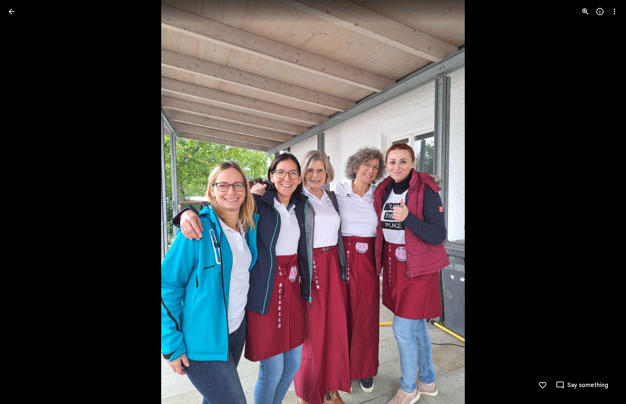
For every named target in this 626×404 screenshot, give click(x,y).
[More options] (614, 11)
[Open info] (600, 11)
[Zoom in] (585, 11)
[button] (20, 202)
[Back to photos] (11, 11)
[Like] (542, 385)
